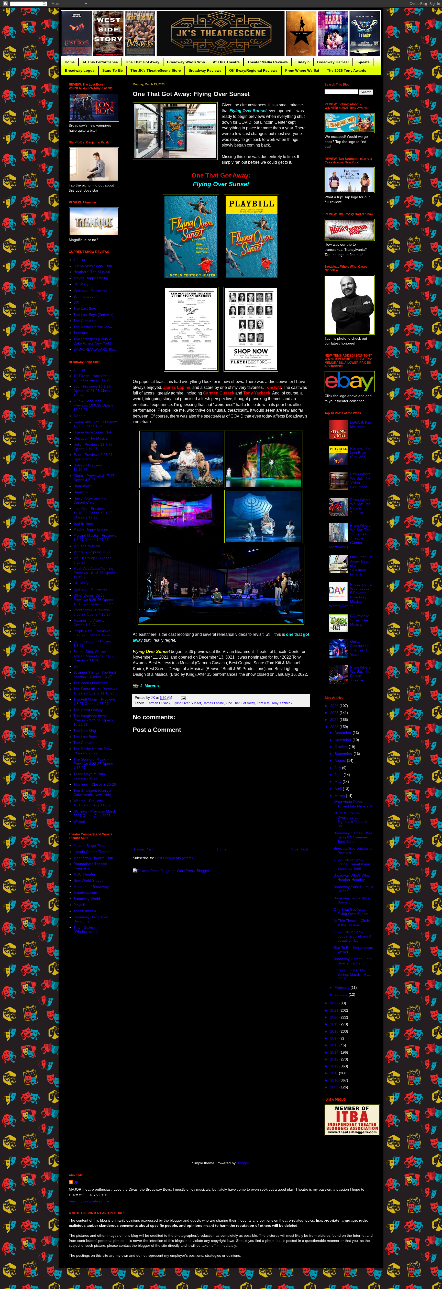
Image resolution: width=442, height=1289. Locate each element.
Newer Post (143, 849)
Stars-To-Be (112, 70)
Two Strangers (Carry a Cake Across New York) (92, 341)
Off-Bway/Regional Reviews (253, 70)
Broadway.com (85, 892)
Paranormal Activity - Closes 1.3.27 (90, 622)
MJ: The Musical (86, 546)
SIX (76, 302)
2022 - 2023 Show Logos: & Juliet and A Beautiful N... (352, 936)
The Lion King (84, 731)
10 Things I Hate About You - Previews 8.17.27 (92, 378)
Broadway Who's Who (186, 62)
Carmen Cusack (158, 703)
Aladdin (79, 416)
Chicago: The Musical (90, 438)
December (343, 733)
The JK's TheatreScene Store (155, 70)
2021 (334, 1010)
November (343, 740)
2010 (334, 1080)
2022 (334, 1003)
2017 (334, 1038)
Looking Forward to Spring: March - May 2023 (352, 974)
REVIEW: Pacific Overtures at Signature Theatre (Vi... (350, 819)
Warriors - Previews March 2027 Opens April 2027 (94, 813)
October (342, 747)
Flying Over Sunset (186, 703)
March (340, 796)
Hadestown (82, 486)
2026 (334, 706)
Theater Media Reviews (267, 62)
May (338, 781)
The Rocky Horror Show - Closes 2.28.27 (94, 751)
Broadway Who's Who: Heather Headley (352, 877)
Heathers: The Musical (91, 272)
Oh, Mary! (81, 284)
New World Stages (88, 880)
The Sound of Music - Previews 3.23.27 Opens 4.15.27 (93, 763)
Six (75, 666)
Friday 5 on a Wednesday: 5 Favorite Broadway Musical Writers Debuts (350, 595)
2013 (334, 1059)
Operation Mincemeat (90, 290)
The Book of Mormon (90, 683)
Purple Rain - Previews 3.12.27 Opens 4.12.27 (92, 633)
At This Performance (100, 62)
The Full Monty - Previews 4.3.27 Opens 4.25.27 (94, 701)
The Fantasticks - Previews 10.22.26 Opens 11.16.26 (95, 691)
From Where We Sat (302, 70)
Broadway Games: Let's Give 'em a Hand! (353, 961)
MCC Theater (84, 874)
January (342, 994)
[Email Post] (183, 698)
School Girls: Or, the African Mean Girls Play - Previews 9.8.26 (93, 656)
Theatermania (84, 911)
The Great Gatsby (88, 710)
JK (76, 1182)
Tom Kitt (263, 703)
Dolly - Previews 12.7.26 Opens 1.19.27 (93, 446)
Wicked (79, 821)
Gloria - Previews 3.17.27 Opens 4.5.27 (93, 478)
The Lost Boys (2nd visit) (93, 315)
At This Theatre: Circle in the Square (352, 923)
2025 (334, 713)
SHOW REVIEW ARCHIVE (94, 349)
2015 (334, 1045)
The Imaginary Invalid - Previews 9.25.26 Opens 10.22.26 (93, 720)
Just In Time (83, 523)
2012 (334, 1066)
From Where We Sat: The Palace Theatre (360, 506)
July (338, 768)
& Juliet (79, 260)
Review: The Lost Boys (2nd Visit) (360, 452)
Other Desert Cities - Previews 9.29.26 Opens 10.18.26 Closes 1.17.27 (93, 599)
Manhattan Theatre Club (93, 858)
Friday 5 (302, 62)
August (341, 760)
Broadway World (86, 899)
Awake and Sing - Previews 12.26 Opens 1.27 (95, 424)
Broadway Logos (80, 70)
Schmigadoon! (85, 296)
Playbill (79, 905)
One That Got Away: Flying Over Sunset (351, 911)
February (342, 987)
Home (70, 62)
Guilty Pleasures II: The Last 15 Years (360, 647)
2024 (334, 720)
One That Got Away (142, 62)
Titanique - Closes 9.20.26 (94, 784)
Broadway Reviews (205, 70)
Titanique (80, 333)
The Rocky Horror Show (92, 327)
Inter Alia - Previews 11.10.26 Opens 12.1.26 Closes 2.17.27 (93, 512)
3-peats (363, 62)
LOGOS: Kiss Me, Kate (361, 424)
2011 (334, 1073)
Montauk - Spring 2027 (91, 552)
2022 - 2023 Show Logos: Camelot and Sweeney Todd (352, 864)
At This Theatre (226, 62)
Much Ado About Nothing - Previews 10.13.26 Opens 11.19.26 (94, 572)
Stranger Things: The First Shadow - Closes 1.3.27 (94, 674)
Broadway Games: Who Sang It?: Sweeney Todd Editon (353, 837)
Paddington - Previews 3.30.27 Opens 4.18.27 (92, 612)
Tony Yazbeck (281, 703)
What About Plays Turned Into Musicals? (353, 804)
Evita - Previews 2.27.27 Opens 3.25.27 (93, 457)
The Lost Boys (85, 308)
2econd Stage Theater (91, 846)
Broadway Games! (333, 62)
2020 (334, 1017)
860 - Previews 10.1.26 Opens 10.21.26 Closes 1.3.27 (92, 390)
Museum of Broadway (91, 887)
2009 (334, 1087)
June (339, 775)
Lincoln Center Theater (92, 852)
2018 (334, 1031)
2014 (334, 1052)
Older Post (299, 849)
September (344, 754)
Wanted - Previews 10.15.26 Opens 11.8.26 (93, 803)
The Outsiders (84, 321)
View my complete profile (89, 1201)
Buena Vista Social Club (92, 266)
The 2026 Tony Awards (346, 70)
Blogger (243, 1163)
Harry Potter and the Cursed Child (89, 500)
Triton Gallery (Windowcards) (85, 929)
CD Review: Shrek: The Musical (359, 620)
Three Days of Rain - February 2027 (90, 776)
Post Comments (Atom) (174, 858)
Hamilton (80, 492)
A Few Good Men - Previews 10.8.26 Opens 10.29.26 (93, 405)
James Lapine (213, 703)
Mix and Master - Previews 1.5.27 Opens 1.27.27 (94, 537)
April (339, 789)
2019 (334, 1024)
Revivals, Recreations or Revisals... (353, 850)
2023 (334, 727)
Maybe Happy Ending (90, 278)
